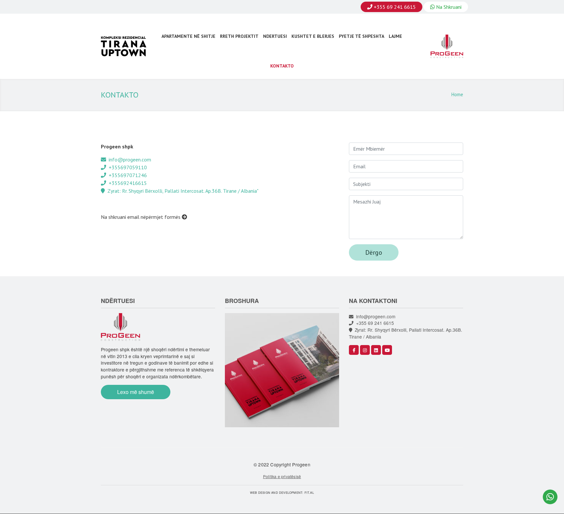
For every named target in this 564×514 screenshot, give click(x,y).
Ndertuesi (275, 36)
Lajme (395, 36)
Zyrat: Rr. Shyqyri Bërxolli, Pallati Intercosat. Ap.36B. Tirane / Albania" (181, 191)
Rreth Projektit (239, 36)
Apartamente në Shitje (188, 36)
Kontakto (282, 66)
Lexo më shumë (135, 392)
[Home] (127, 46)
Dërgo (373, 252)
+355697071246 (126, 175)
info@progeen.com (128, 159)
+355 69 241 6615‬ (373, 323)
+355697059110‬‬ (126, 167)
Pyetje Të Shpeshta (361, 36)
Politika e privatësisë (282, 476)
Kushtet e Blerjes (312, 36)
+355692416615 (126, 183)
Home (457, 94)
